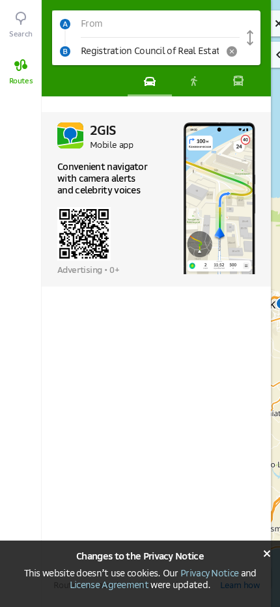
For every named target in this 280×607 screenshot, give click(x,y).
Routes (21, 81)
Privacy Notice (209, 573)
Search (21, 34)
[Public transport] (238, 80)
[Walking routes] (194, 80)
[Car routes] (150, 80)
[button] (146, 24)
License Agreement (109, 585)
